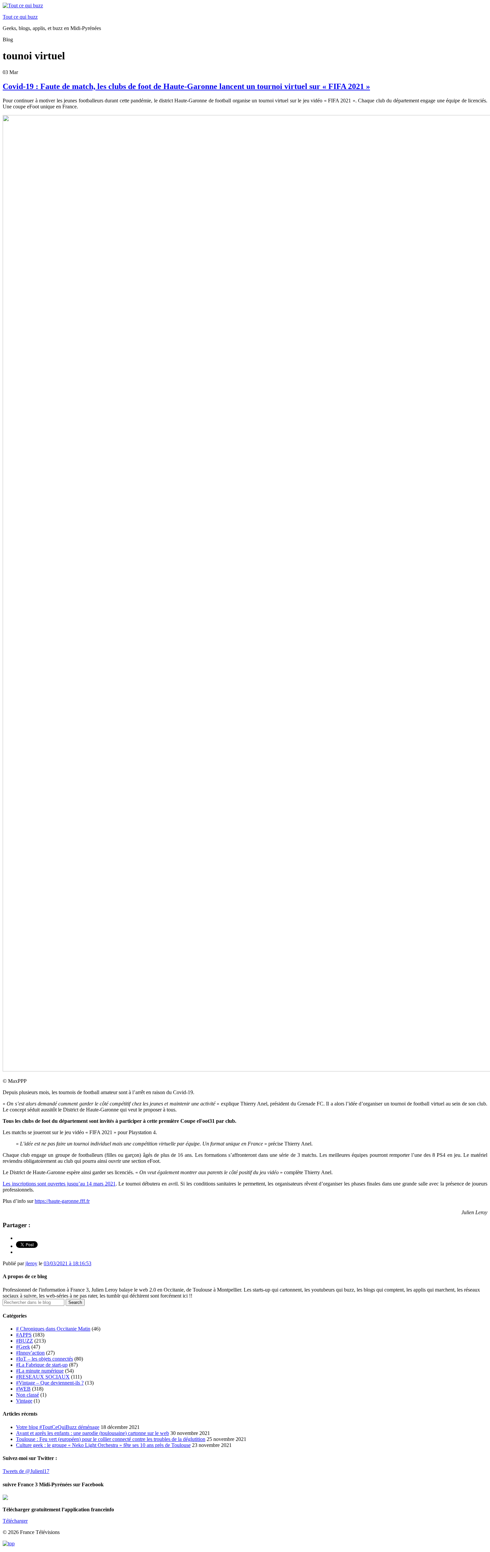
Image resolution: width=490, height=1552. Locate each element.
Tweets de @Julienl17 (26, 1471)
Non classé (27, 1395)
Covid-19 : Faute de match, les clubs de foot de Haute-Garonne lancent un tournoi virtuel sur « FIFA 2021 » (186, 86)
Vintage (24, 1401)
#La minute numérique (40, 1371)
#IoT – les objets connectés (44, 1359)
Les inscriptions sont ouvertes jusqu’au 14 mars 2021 (59, 1184)
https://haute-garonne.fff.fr (62, 1201)
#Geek (23, 1347)
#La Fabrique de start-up (42, 1365)
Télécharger (15, 1521)
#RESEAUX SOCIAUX (43, 1377)
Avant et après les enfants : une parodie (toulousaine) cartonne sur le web (92, 1433)
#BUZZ (24, 1341)
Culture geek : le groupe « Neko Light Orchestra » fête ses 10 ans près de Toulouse (103, 1445)
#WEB (23, 1389)
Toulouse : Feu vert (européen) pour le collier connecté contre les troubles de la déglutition (110, 1439)
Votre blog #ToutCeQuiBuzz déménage (57, 1427)
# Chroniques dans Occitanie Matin (53, 1329)
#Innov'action (30, 1353)
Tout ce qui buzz (20, 17)
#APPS (24, 1335)
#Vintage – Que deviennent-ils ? (50, 1383)
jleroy (31, 1263)
